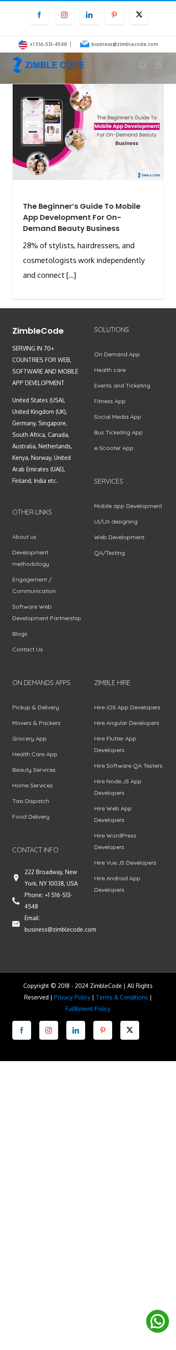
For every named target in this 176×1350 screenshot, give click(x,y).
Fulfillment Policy (88, 1008)
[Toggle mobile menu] (159, 65)
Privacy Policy (72, 997)
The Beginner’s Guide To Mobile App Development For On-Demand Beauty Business (81, 217)
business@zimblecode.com (124, 44)
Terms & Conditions (122, 997)
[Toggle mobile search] (143, 65)
